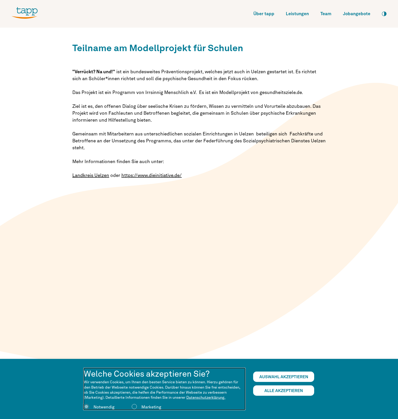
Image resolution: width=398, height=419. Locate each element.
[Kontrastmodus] (384, 14)
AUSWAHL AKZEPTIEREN (283, 376)
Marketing (151, 406)
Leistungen (297, 13)
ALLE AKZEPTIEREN (283, 390)
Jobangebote (356, 13)
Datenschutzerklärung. (205, 397)
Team (325, 13)
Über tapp (263, 13)
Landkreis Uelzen (90, 175)
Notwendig (104, 406)
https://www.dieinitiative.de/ (151, 175)
